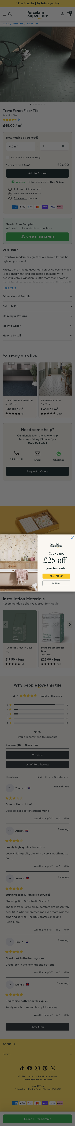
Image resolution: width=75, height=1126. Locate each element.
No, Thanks (56, 583)
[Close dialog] (72, 537)
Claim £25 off (56, 576)
